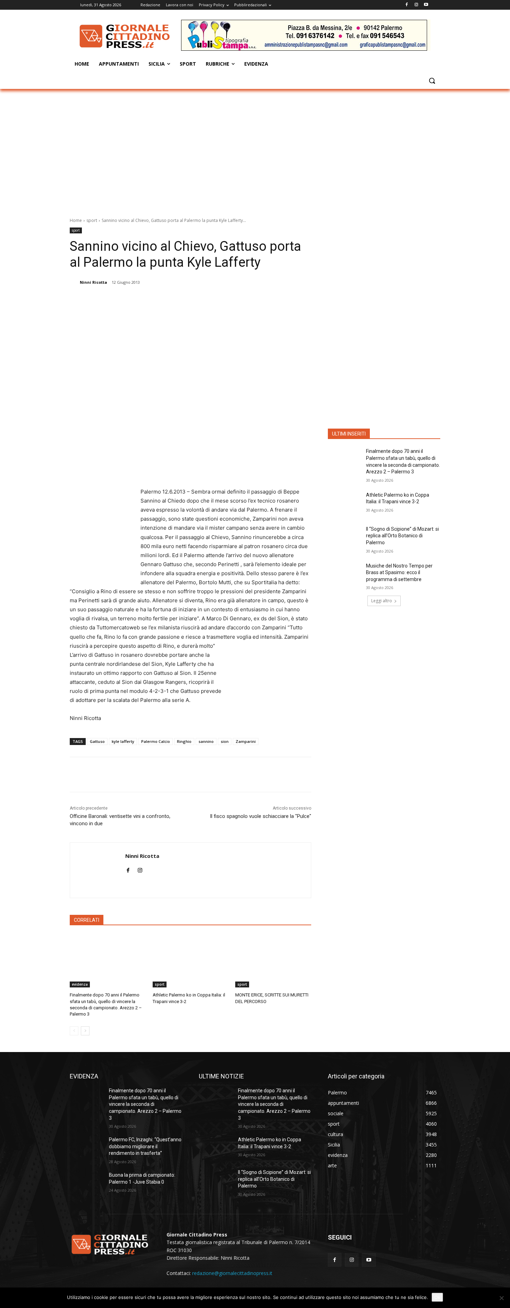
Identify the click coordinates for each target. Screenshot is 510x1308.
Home (76, 220)
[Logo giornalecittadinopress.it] (125, 36)
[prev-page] (74, 1030)
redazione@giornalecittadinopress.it (232, 1273)
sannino (206, 741)
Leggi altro (381, 601)
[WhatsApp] (175, 300)
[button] (432, 80)
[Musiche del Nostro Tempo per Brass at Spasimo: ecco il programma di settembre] (345, 574)
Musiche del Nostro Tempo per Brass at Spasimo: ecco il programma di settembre (399, 572)
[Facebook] (407, 5)
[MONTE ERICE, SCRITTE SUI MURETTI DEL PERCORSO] (273, 960)
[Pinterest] (159, 300)
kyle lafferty (123, 741)
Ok (437, 1297)
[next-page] (85, 1030)
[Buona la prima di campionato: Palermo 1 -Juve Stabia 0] (86, 1183)
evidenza (80, 984)
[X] (143, 300)
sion (225, 741)
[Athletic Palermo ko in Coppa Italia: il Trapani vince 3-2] (191, 960)
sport (91, 220)
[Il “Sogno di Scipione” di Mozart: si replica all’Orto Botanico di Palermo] (345, 537)
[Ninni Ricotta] (74, 282)
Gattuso (97, 741)
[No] (501, 1297)
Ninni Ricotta (93, 282)
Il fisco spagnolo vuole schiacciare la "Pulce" (260, 816)
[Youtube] (426, 5)
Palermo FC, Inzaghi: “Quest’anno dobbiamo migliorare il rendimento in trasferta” (145, 1146)
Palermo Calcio (155, 741)
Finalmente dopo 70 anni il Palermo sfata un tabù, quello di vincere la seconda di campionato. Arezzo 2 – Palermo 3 (145, 1104)
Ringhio (184, 741)
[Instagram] (416, 5)
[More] (191, 300)
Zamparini (246, 741)
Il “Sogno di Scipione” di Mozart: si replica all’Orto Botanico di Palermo (402, 535)
